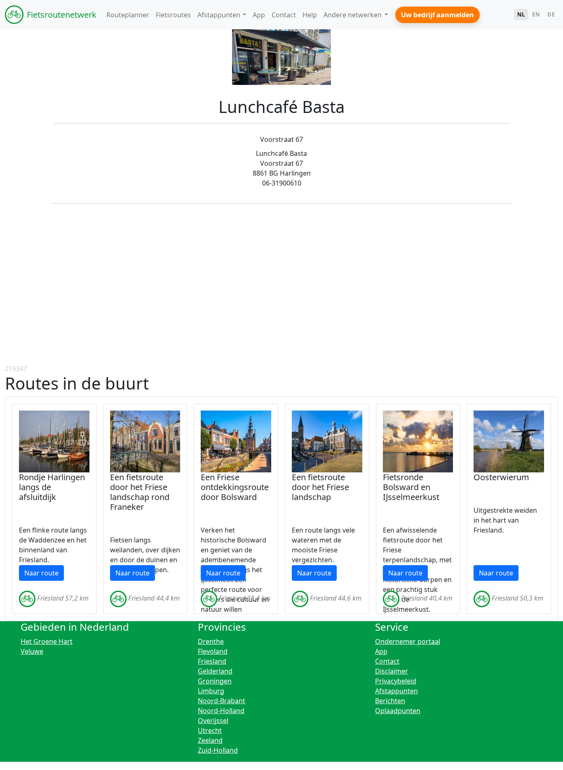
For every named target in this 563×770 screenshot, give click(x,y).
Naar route (41, 573)
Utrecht (210, 730)
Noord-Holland (221, 710)
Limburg (211, 690)
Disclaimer (391, 671)
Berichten (390, 700)
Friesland (212, 661)
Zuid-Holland (218, 750)
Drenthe (211, 641)
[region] (281, 302)
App (381, 651)
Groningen (215, 680)
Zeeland (210, 740)
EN (536, 14)
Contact (387, 661)
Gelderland (215, 671)
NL (521, 14)
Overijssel (213, 720)
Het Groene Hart (47, 641)
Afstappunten (396, 690)
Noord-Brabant (221, 700)
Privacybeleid (395, 680)
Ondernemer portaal (407, 641)
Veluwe (32, 651)
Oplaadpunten (397, 710)
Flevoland (213, 651)
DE (551, 14)
